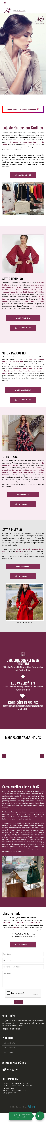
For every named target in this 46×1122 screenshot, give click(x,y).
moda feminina (29, 142)
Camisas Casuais (35, 371)
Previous (10, 602)
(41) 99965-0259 (11, 1093)
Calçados (39, 368)
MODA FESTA (23, 494)
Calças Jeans (7, 371)
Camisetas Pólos (20, 371)
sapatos (19, 551)
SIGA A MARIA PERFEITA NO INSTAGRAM (22, 109)
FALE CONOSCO (24, 175)
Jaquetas (6, 373)
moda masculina (14, 142)
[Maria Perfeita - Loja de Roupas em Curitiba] (14, 9)
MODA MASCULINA (23, 390)
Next (39, 602)
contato (14, 927)
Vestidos (40, 292)
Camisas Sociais (28, 368)
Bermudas (17, 368)
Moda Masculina (10, 923)
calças (4, 551)
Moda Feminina (23, 923)
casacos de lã (37, 549)
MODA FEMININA (23, 318)
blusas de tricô (23, 549)
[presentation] (4, 756)
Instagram (12, 1069)
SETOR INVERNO (23, 566)
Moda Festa (36, 923)
